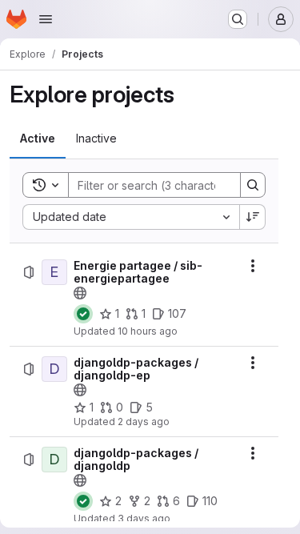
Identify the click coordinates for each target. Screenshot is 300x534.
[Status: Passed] (83, 313)
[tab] (38, 138)
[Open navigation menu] (45, 19)
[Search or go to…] (237, 19)
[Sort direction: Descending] (253, 217)
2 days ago (144, 422)
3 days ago (144, 518)
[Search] (253, 185)
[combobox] (130, 217)
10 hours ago (148, 331)
